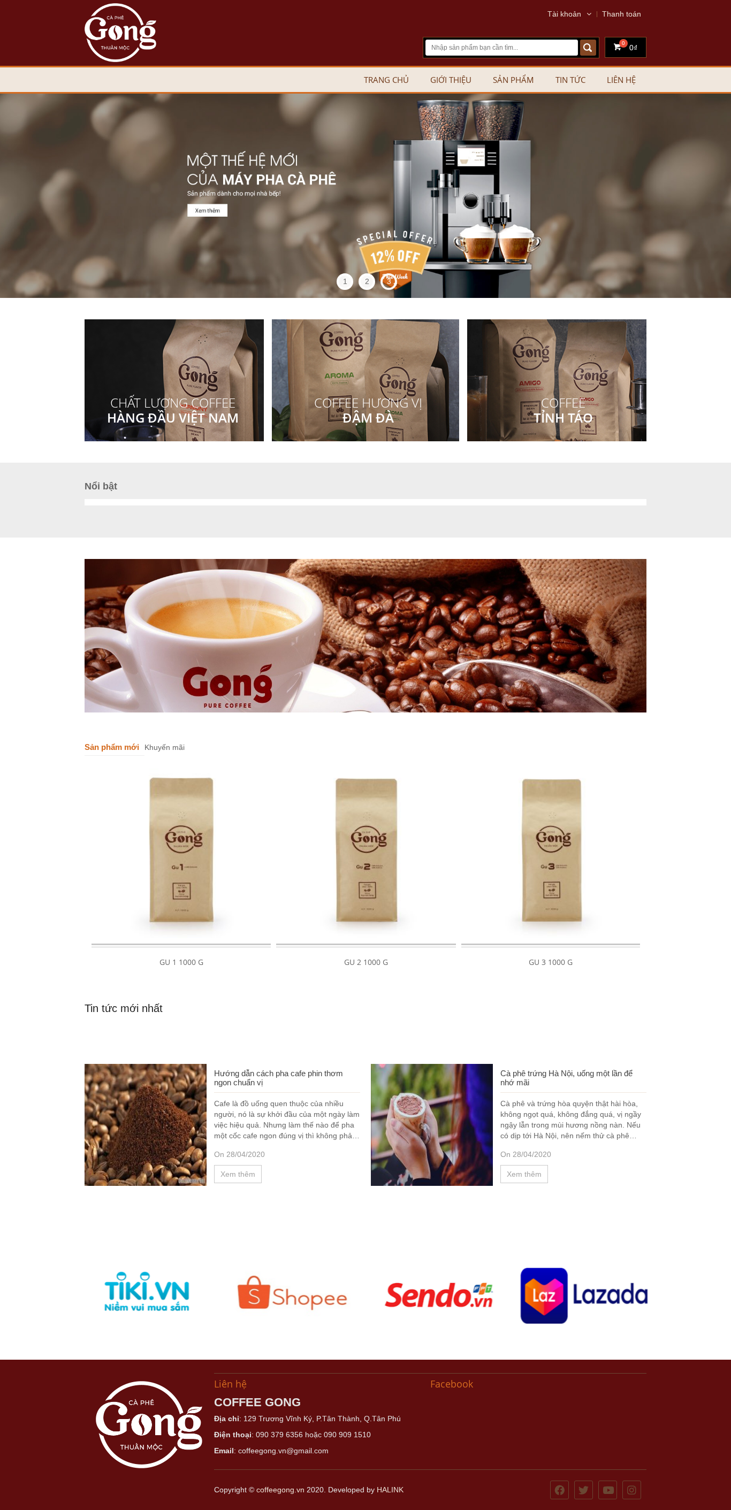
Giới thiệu (450, 79)
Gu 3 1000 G (551, 962)
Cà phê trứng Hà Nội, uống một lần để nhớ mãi (566, 1078)
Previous (19, 196)
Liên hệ (621, 79)
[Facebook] (559, 1490)
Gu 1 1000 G (181, 962)
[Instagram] (632, 1490)
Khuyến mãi (164, 747)
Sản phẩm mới (112, 747)
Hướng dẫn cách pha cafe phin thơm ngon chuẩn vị (278, 1078)
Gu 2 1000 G (366, 962)
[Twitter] (583, 1490)
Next (712, 196)
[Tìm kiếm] (588, 48)
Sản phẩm (513, 79)
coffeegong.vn (280, 1489)
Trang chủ (386, 79)
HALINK (390, 1489)
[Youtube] (608, 1490)
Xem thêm (237, 1174)
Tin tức (570, 79)
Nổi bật (101, 486)
